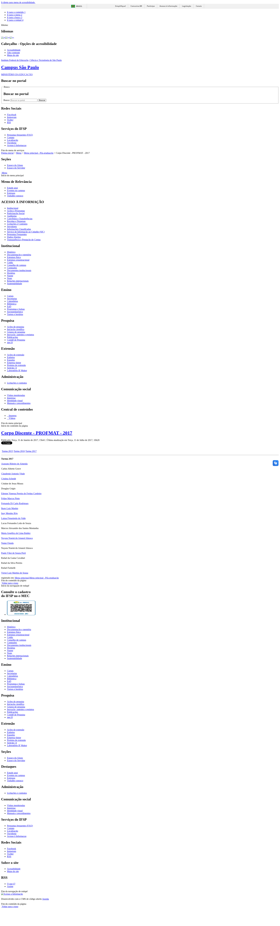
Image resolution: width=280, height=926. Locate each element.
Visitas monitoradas (16, 395)
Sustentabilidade (14, 283)
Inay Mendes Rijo (9, 513)
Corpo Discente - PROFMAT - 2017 (36, 432)
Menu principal (22, 578)
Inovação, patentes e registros (20, 334)
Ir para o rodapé (15, 20)
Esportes (11, 360)
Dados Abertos (14, 237)
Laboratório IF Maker (17, 370)
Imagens (12, 415)
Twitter (10, 854)
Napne (10, 275)
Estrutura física (14, 257)
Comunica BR (136, 6)
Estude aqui (12, 188)
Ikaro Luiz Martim (9, 508)
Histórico (11, 252)
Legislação (186, 6)
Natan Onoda (7, 543)
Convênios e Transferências (19, 218)
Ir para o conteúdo (16, 12)
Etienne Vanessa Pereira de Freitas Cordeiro (21, 493)
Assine (10, 886)
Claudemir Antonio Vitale (13, 473)
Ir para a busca (14, 17)
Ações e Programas (16, 211)
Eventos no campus (16, 190)
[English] (7, 37)
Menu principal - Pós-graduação (38, 153)
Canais (199, 6)
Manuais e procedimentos (18, 403)
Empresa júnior (14, 362)
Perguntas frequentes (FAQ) (20, 135)
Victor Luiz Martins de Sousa (14, 573)
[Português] (3, 37)
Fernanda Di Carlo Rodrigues (14, 503)
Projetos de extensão (16, 365)
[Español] (12, 37)
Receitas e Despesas (16, 221)
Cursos (10, 296)
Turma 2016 (19, 451)
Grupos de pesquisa (16, 332)
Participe (151, 6)
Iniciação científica (15, 329)
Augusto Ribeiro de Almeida (14, 463)
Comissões (12, 268)
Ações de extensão (15, 355)
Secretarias (12, 298)
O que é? (11, 884)
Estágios (11, 357)
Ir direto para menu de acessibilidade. (18, 2)
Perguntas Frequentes (17, 234)
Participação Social (15, 213)
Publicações (12, 337)
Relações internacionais (18, 281)
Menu (18, 153)
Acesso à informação (168, 6)
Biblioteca (11, 304)
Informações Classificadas (19, 229)
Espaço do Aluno (15, 165)
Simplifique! (120, 6)
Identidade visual (15, 400)
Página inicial (7, 153)
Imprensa (11, 398)
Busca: (7, 100)
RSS (9, 856)
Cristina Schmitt (8, 478)
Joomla (45, 899)
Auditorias (12, 216)
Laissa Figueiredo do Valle (13, 518)
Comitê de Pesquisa (16, 340)
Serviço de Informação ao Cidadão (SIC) (26, 232)
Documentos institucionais (19, 270)
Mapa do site (13, 55)
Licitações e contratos (17, 383)
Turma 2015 (7, 451)
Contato (10, 137)
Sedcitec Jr (12, 368)
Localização (12, 140)
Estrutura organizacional (18, 260)
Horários (11, 273)
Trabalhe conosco (15, 195)
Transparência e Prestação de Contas (24, 239)
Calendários (12, 301)
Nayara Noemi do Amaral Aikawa (17, 538)
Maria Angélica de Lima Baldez (15, 533)
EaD (9, 306)
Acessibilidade (13, 50)
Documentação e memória (19, 254)
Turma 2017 (31, 451)
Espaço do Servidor (16, 168)
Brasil (79, 6)
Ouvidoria (11, 143)
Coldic (10, 262)
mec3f (10, 342)
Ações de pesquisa (15, 326)
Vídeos (11, 418)
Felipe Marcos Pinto (10, 498)
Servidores (12, 226)
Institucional (12, 208)
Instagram (11, 851)
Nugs (9, 278)
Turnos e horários (15, 314)
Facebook (11, 848)
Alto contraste (13, 52)
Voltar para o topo (9, 583)
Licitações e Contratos (17, 224)
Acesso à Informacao (16, 145)
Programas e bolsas (16, 309)
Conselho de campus (16, 265)
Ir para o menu (14, 15)
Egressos (11, 193)
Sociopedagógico (15, 311)
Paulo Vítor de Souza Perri (13, 553)
